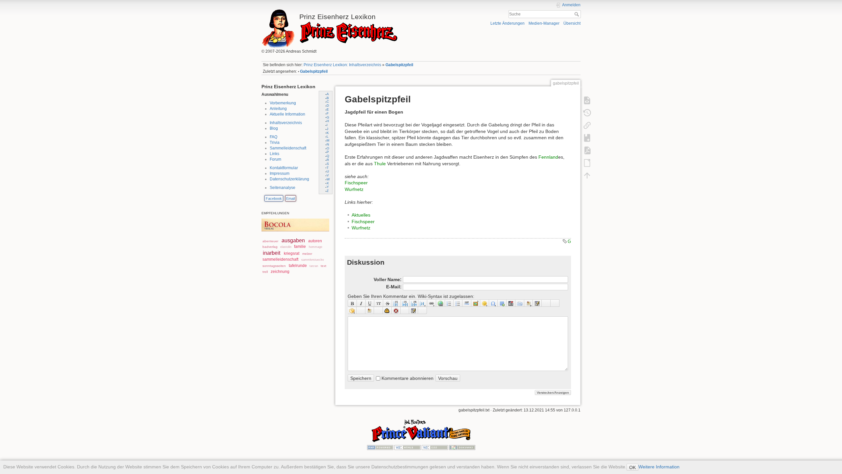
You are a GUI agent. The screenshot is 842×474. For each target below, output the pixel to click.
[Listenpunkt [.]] (458, 303)
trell (265, 272)
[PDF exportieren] (587, 150)
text (323, 266)
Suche (577, 14)
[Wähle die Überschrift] (422, 303)
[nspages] (537, 303)
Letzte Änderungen (507, 23)
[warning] (396, 310)
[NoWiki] (405, 310)
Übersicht (572, 23)
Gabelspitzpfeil (399, 65)
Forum (275, 159)
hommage (315, 247)
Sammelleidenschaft (288, 148)
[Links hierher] (587, 125)
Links (274, 153)
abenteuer (270, 241)
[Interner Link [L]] (431, 303)
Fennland (548, 157)
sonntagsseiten (274, 266)
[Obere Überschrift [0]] (413, 303)
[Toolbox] (422, 310)
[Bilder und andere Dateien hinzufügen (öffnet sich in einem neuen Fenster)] (475, 303)
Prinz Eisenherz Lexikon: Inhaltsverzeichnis (342, 65)
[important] (387, 310)
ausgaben (293, 240)
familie (300, 246)
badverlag (270, 247)
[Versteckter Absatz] (511, 303)
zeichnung (280, 271)
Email (290, 198)
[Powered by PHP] (380, 447)
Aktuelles (361, 215)
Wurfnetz (354, 189)
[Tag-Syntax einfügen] (555, 303)
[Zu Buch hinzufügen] (587, 137)
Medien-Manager (544, 23)
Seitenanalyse (282, 187)
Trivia (275, 142)
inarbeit (271, 253)
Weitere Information (659, 466)
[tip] (378, 310)
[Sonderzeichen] (493, 303)
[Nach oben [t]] (587, 175)
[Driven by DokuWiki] (462, 447)
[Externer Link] (440, 303)
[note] (369, 310)
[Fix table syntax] (546, 303)
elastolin (285, 247)
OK (632, 467)
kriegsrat (291, 253)
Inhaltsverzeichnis (286, 122)
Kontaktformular (284, 168)
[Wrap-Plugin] (352, 310)
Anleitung (278, 108)
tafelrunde (298, 265)
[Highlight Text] (361, 310)
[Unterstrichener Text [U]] (370, 303)
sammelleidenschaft (280, 259)
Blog (274, 128)
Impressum (279, 173)
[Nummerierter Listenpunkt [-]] (449, 303)
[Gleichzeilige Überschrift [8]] (396, 303)
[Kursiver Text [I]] (361, 303)
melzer (307, 253)
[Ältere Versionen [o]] (587, 112)
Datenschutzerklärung (289, 179)
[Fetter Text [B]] (352, 303)
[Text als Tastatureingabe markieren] (519, 303)
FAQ (273, 137)
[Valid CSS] (435, 447)
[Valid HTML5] (407, 447)
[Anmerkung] (528, 303)
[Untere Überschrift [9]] (405, 303)
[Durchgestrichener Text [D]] (387, 303)
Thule (380, 163)
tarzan (314, 266)
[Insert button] (502, 303)
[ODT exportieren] (587, 162)
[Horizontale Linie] (466, 303)
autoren (315, 241)
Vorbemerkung (283, 103)
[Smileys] (484, 303)
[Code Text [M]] (378, 303)
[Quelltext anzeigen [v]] (587, 100)
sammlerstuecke (312, 259)
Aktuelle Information (287, 114)
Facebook (274, 198)
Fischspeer (356, 182)
